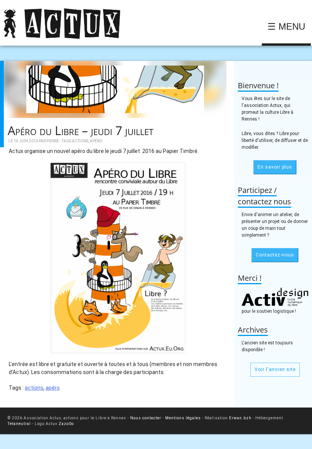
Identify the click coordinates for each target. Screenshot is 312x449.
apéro (96, 141)
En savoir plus (275, 167)
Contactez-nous (275, 255)
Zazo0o (66, 424)
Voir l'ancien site (275, 369)
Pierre (52, 141)
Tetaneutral (19, 424)
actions (80, 141)
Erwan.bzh (240, 418)
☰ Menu (286, 26)
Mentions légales (183, 418)
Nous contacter (145, 418)
